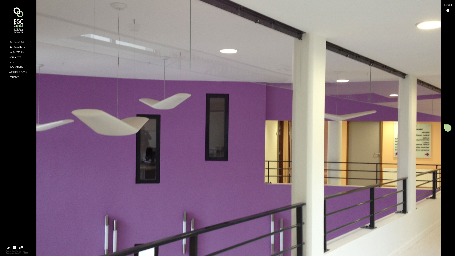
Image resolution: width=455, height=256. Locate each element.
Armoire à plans (17, 72)
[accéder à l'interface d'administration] (20, 248)
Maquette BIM (16, 52)
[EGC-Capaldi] (18, 21)
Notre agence (16, 41)
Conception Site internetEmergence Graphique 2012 (17, 252)
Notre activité (17, 47)
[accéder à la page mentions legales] (14, 248)
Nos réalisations (16, 64)
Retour (448, 5)
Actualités (15, 57)
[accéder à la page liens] (8, 248)
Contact (14, 77)
